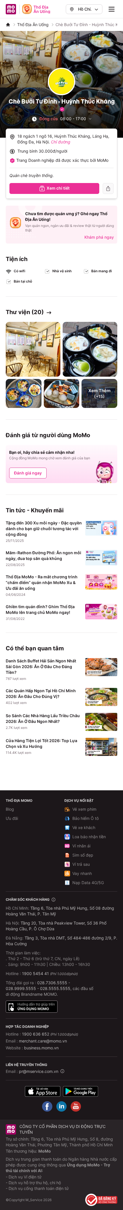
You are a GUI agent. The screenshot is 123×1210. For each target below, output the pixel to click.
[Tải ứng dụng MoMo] (42, 1091)
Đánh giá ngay (28, 472)
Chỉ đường (60, 141)
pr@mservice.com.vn (38, 1071)
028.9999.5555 (21, 988)
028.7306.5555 (52, 982)
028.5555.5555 (55, 988)
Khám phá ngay (99, 237)
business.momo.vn (41, 1047)
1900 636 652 (50, 1034)
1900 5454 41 (35, 973)
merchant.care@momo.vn (43, 1040)
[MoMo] (8, 24)
